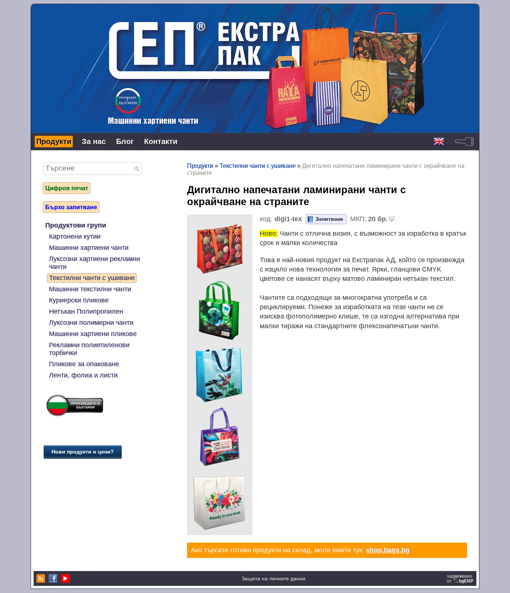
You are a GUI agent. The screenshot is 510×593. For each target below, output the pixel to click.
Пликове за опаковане (84, 364)
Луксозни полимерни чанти (91, 323)
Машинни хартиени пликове (93, 334)
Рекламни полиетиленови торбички (89, 349)
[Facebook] (52, 579)
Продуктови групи (75, 225)
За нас (94, 142)
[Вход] (464, 142)
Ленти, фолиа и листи (83, 375)
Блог (125, 142)
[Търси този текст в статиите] (137, 169)
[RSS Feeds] (40, 579)
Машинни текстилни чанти (90, 289)
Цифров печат (66, 188)
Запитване (329, 219)
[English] (439, 142)
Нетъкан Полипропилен (86, 312)
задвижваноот (460, 579)
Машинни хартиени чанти (88, 248)
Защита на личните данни (273, 579)
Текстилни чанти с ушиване (92, 278)
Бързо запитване (71, 207)
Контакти (160, 142)
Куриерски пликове (79, 300)
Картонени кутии (74, 237)
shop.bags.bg (388, 550)
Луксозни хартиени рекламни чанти (94, 263)
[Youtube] (64, 579)
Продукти (53, 142)
